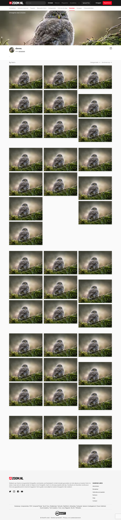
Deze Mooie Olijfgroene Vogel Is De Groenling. (88, 198)
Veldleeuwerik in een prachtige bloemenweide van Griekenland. (53, 355)
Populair (32, 8)
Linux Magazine (66, 508)
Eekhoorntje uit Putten (18, 379)
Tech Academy (53, 508)
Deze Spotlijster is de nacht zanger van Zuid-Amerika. (19, 321)
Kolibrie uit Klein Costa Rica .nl (19, 136)
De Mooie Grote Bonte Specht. (19, 297)
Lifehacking (72, 506)
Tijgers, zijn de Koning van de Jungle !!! (19, 355)
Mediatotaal (53, 506)
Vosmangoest (15, 437)
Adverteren (96, 486)
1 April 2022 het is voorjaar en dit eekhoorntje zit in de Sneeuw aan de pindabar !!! (53, 169)
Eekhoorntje (83, 355)
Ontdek (50, 3)
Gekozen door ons (23, 8)
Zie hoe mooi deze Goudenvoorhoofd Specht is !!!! (53, 321)
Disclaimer (95, 489)
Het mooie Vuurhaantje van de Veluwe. (88, 140)
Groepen (79, 8)
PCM (30, 506)
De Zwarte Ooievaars (87, 325)
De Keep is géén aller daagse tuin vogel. (19, 194)
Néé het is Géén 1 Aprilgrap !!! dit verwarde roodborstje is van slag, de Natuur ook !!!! (88, 169)
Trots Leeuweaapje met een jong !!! (88, 408)
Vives (59, 508)
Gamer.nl (85, 506)
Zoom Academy (44, 508)
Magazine (65, 3)
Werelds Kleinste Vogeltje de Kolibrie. (19, 169)
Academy (73, 3)
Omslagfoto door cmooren (17, 13)
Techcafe (60, 506)
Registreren (107, 3)
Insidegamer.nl (92, 506)
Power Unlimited (101, 506)
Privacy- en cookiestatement (72, 518)
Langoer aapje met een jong (53, 437)
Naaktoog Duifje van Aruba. (19, 87)
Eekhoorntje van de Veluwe (19, 111)
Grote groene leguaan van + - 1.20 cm (19, 404)
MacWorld (66, 506)
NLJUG (73, 508)
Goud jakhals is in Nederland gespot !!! (88, 437)
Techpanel (79, 506)
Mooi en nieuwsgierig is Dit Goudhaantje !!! (88, 222)
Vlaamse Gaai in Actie (52, 272)
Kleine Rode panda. (51, 379)
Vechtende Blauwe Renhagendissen (88, 87)
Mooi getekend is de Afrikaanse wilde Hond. (88, 301)
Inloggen (98, 3)
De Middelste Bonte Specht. (53, 111)
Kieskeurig (17, 506)
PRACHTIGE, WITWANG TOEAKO (53, 136)
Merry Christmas (15, 272)
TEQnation (78, 508)
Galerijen (72, 8)
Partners (95, 495)
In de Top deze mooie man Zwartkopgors (19, 243)
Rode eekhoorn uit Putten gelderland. (53, 404)
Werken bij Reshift (56, 518)
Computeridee (25, 506)
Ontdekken (12, 8)
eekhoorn (82, 383)
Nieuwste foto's (41, 8)
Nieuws (57, 3)
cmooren (22, 51)
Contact (95, 501)
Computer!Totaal (37, 506)
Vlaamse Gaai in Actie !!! (53, 297)
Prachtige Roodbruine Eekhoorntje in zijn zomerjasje (53, 194)
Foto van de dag (62, 8)
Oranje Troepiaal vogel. (87, 115)
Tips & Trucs (46, 506)
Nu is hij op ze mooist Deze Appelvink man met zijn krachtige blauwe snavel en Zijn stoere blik (19, 218)
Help (94, 498)
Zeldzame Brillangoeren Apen (88, 466)
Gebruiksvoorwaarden (99, 492)
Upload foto (86, 3)
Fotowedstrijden (89, 8)
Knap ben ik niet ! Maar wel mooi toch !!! (53, 87)
